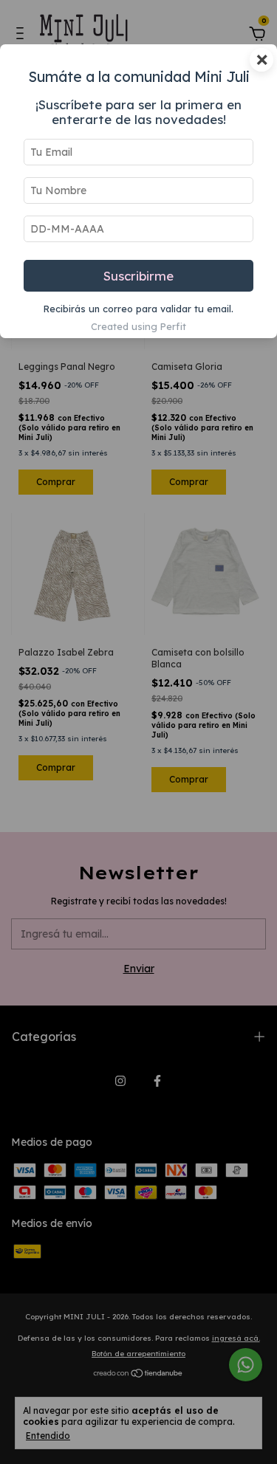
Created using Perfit (138, 326)
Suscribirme (138, 275)
